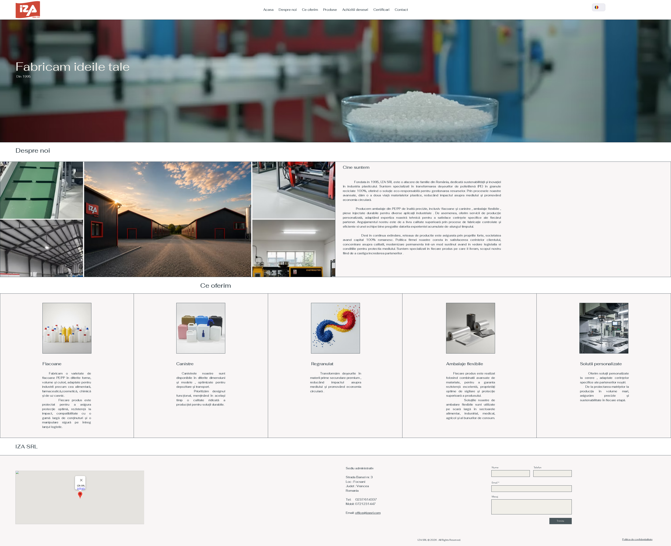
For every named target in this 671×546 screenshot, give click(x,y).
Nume (495, 467)
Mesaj (495, 496)
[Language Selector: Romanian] (598, 7)
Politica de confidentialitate (637, 539)
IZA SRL (26, 446)
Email (494, 482)
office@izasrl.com (368, 513)
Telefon (538, 467)
